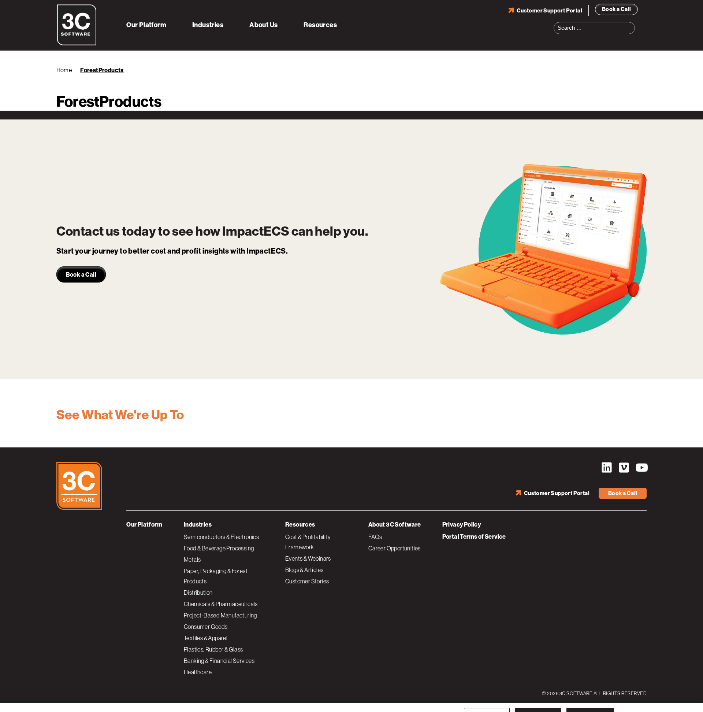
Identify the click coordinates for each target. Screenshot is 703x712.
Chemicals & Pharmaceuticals (221, 604)
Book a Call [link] (81, 274)
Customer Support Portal (549, 10)
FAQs (375, 537)
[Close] (691, 698)
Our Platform (146, 25)
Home (64, 70)
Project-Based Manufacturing (220, 615)
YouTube (641, 467)
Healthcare (198, 672)
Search (631, 23)
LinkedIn (606, 467)
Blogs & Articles (304, 570)
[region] (351, 699)
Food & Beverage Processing (219, 548)
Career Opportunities (394, 548)
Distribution (198, 592)
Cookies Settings (486, 698)
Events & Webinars (308, 558)
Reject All (538, 698)
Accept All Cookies (590, 698)
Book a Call (616, 9)
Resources (320, 25)
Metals (192, 559)
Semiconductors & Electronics (221, 537)
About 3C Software (394, 524)
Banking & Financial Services (219, 660)
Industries (207, 25)
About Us (263, 25)
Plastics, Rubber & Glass (213, 649)
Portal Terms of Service (474, 536)
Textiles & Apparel (205, 638)
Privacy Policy (461, 524)
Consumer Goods (206, 626)
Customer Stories (307, 581)
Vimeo (623, 467)
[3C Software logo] (76, 44)
